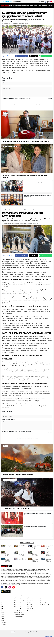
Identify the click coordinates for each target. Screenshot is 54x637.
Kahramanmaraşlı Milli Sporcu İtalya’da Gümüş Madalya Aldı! (37, 514)
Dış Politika (3, 624)
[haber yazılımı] (48, 636)
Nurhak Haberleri (18, 608)
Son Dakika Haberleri (45, 604)
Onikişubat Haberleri (18, 616)
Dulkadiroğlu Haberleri (19, 614)
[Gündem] (27, 125)
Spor (2, 610)
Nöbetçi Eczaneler (31, 610)
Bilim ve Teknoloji (4, 602)
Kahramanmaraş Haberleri (20, 595)
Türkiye (2, 614)
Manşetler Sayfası (31, 600)
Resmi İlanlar (30, 595)
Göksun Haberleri (18, 606)
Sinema (2, 618)
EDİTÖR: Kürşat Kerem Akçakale (22, 223)
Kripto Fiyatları (30, 608)
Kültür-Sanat (3, 622)
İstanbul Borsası (30, 602)
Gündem (10, 10)
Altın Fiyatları (30, 606)
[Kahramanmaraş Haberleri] (27, 158)
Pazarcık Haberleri (18, 610)
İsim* (3, 80)
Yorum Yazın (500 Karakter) (8, 86)
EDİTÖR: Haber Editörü (19, 23)
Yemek (2, 616)
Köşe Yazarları (30, 597)
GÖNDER (50, 98)
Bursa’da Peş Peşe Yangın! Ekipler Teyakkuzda (18, 475)
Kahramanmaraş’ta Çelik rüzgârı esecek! (16, 508)
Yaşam (2, 620)
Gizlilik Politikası (43, 597)
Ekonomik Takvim (44, 602)
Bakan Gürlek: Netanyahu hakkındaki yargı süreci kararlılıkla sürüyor (26, 141)
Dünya (2, 599)
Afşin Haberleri (17, 597)
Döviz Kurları (30, 604)
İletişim (42, 1)
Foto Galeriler (30, 599)
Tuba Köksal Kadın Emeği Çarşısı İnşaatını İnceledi (36, 182)
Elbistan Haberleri (18, 604)
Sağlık (2, 606)
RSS (14, 632)
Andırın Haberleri (18, 599)
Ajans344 (4, 10)
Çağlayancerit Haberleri (19, 600)
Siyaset (2, 604)
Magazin (3, 600)
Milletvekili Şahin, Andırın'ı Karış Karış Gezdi (35, 526)
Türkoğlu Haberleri (18, 612)
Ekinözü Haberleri (18, 602)
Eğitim (9, 209)
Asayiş (2, 612)
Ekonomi (3, 597)
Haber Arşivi (43, 600)
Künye (39, 1)
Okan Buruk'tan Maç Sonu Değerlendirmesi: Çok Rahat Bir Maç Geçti (37, 196)
